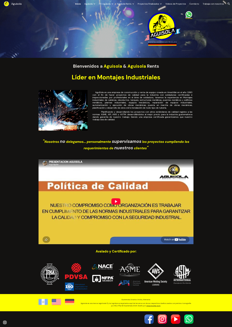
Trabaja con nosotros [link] (213, 3)
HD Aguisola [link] (105, 3)
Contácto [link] (194, 3)
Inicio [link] (78, 3)
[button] (229, 4)
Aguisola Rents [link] (124, 3)
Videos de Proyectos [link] (175, 3)
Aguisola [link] (88, 3)
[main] (116, 66)
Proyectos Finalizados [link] (148, 3)
